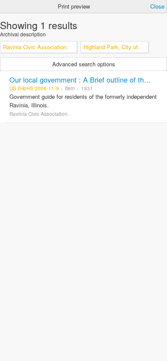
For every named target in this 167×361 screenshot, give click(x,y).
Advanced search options (83, 64)
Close (157, 6)
